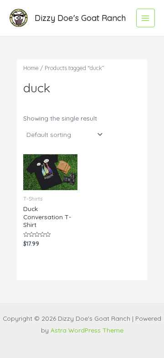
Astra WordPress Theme (87, 330)
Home (31, 67)
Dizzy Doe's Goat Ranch (80, 18)
